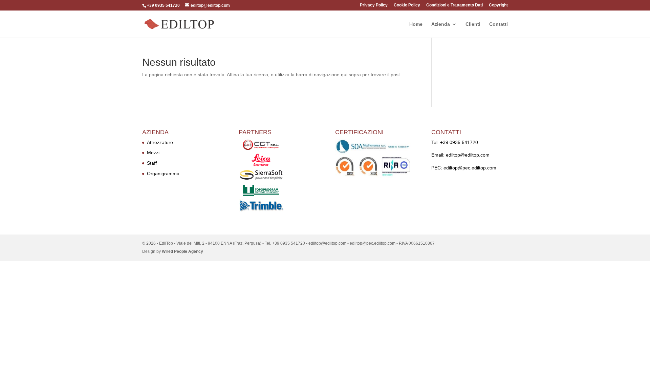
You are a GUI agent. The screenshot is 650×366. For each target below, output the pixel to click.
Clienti (472, 24)
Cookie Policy (407, 5)
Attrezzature (160, 142)
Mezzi (153, 152)
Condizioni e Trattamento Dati (454, 5)
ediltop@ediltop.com (468, 155)
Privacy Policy (374, 5)
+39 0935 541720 (459, 142)
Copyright (498, 5)
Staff (152, 163)
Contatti (498, 24)
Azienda (440, 24)
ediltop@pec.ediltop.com (469, 167)
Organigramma (163, 173)
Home (415, 24)
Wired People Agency (182, 251)
